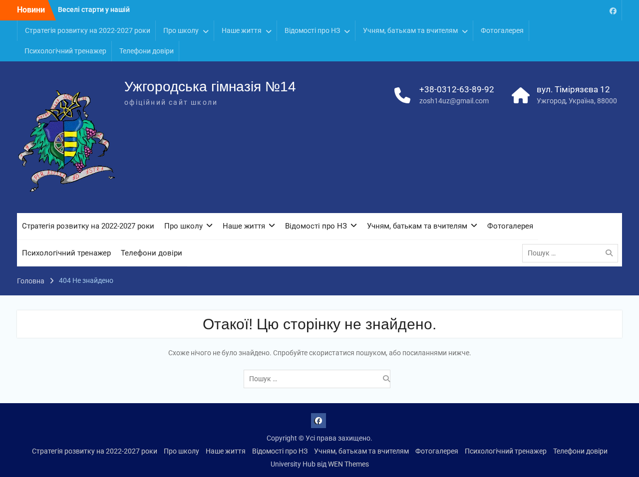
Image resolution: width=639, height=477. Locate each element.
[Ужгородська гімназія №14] (613, 10)
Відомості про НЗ (312, 30)
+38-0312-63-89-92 (456, 89)
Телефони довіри (146, 51)
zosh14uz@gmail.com (454, 101)
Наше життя (242, 30)
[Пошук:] (572, 253)
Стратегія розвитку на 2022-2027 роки (87, 30)
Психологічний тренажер (65, 51)
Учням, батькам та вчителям (410, 30)
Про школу (181, 30)
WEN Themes (348, 464)
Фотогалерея (502, 30)
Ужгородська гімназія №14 (210, 86)
